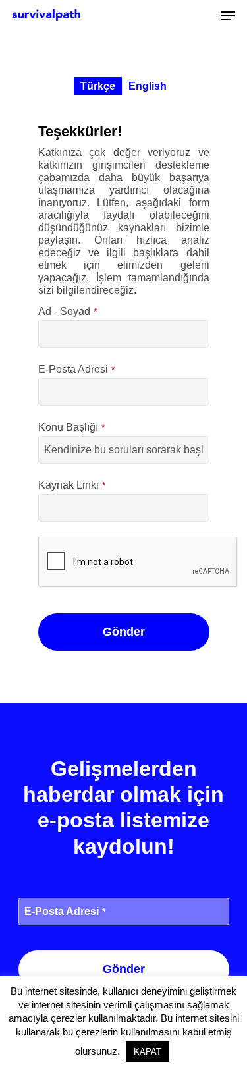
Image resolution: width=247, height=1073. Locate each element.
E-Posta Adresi (76, 369)
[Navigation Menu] (228, 15)
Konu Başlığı (71, 427)
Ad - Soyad (67, 311)
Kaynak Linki (71, 485)
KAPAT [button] (147, 1052)
